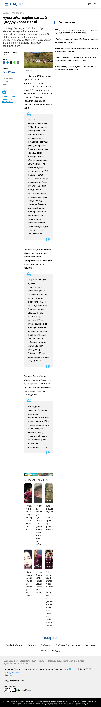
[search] (95, 4)
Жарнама (31, 645)
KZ (89, 4)
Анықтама (89, 645)
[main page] (47, 4)
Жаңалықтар (18, 13)
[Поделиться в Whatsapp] (14, 62)
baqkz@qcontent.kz (13, 672)
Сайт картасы (10, 686)
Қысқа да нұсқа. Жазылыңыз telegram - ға (9, 99)
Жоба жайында (14, 645)
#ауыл (5, 84)
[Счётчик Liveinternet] (10, 690)
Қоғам (44, 650)
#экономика (8, 78)
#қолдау (7, 81)
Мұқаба (6, 13)
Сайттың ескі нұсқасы (68, 645)
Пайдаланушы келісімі (14, 680)
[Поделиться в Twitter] (11, 62)
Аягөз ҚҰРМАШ (9, 72)
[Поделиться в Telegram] (7, 62)
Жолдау (56, 650)
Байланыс (46, 645)
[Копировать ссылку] (18, 62)
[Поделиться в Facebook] (4, 62)
